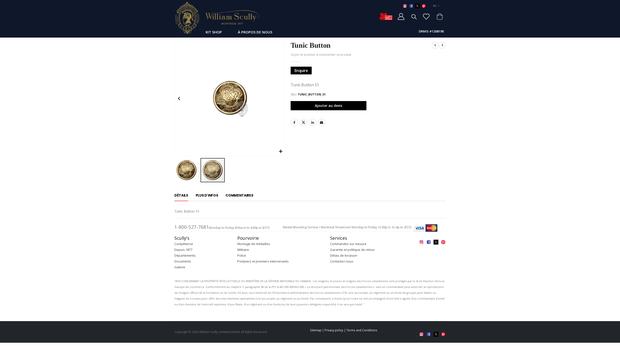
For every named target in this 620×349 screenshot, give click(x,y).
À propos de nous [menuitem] (255, 32)
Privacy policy (334, 330)
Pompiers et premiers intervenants (263, 261)
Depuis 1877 (183, 249)
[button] (280, 151)
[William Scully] (216, 17)
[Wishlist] (426, 16)
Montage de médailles (253, 244)
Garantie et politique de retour (352, 249)
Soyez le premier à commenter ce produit (321, 54)
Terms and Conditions (361, 330)
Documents (182, 261)
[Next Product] (442, 45)
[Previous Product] (435, 45)
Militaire (243, 249)
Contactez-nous (341, 261)
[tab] (181, 195)
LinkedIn (312, 122)
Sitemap (315, 330)
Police (241, 255)
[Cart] (439, 16)
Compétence (183, 244)
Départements (185, 255)
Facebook (294, 122)
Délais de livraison (343, 255)
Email (322, 122)
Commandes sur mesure (348, 244)
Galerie (179, 267)
